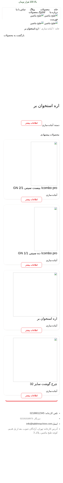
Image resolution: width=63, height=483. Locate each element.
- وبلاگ (57, 458)
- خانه (57, 448)
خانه (57, 28)
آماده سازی (46, 28)
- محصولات (55, 453)
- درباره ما (55, 463)
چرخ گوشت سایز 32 (43, 384)
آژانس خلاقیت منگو (20, 478)
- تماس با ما (55, 468)
